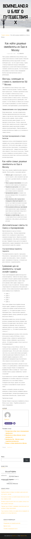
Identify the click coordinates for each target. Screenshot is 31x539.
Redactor (22, 53)
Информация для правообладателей (12, 523)
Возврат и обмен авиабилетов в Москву (16, 443)
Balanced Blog (24, 535)
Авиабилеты (9, 447)
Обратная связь (7, 526)
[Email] (14, 423)
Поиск (2, 456)
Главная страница (5, 35)
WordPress (14, 535)
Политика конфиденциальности (10, 528)
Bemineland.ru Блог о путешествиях (15, 14)
